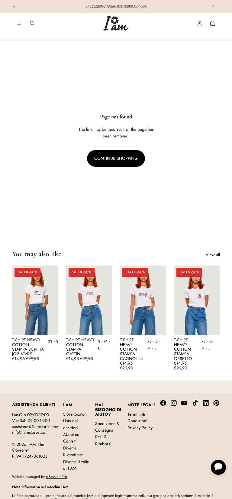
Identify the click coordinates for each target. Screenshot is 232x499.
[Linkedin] (205, 403)
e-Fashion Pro (56, 476)
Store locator (74, 414)
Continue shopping (116, 158)
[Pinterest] (216, 403)
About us (71, 434)
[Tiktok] (195, 403)
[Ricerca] (32, 23)
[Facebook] (163, 403)
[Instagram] (173, 403)
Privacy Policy (140, 427)
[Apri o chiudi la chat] (218, 467)
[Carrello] (212, 23)
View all (213, 255)
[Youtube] (184, 403)
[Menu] (19, 23)
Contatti (70, 441)
